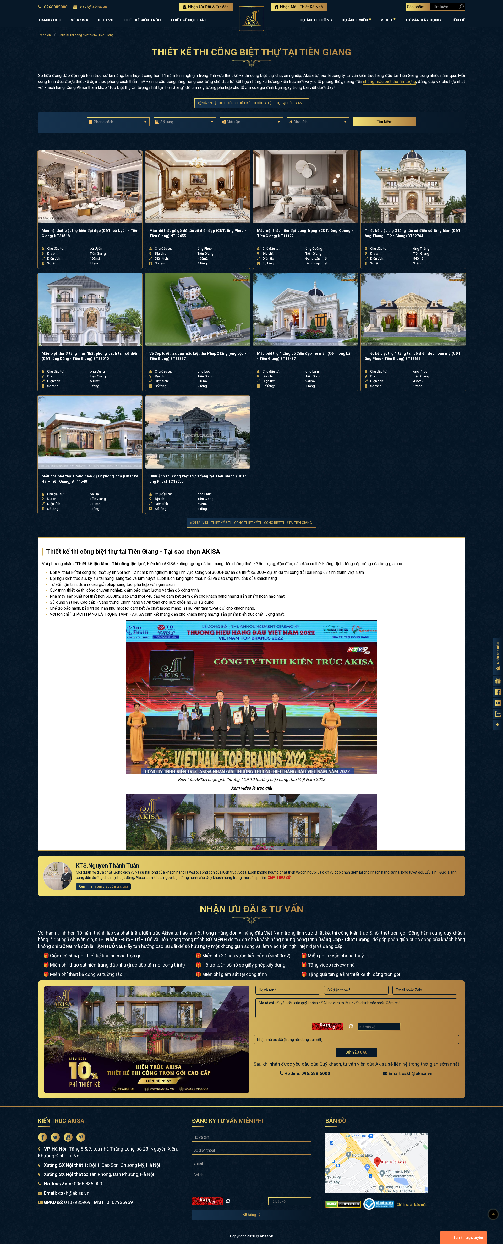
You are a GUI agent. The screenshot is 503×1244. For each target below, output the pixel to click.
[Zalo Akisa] (498, 714)
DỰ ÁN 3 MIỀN (355, 20)
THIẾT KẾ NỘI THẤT (188, 20)
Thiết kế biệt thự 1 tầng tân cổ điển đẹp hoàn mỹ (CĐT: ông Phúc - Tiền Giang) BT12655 (413, 356)
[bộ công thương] (378, 1203)
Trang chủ (45, 35)
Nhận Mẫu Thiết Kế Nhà (301, 6)
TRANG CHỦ (49, 20)
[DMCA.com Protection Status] (343, 1203)
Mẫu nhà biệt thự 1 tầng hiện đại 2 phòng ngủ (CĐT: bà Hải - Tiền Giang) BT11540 (90, 479)
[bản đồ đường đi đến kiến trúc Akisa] (376, 1162)
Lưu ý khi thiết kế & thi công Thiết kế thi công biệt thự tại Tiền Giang (253, 523)
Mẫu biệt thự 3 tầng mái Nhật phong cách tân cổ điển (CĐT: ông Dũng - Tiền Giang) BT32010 (90, 356)
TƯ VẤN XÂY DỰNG (423, 20)
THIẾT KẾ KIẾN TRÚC (142, 20)
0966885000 (56, 7)
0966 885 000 (88, 1183)
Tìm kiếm (384, 122)
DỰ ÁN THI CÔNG (316, 20)
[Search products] (460, 6)
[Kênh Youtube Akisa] (498, 703)
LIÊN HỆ (457, 20)
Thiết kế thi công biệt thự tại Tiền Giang (86, 35)
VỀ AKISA (79, 20)
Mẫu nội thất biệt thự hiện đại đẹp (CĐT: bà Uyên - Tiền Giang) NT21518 (90, 233)
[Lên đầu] (493, 1214)
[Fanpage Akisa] (498, 692)
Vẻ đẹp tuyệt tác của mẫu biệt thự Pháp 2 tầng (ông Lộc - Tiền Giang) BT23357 (197, 356)
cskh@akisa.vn (93, 7)
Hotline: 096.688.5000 (306, 1073)
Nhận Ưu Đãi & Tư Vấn (208, 6)
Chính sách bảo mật (412, 1205)
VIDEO (387, 20)
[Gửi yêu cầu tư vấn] (498, 681)
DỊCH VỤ (105, 20)
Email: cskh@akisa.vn (410, 1073)
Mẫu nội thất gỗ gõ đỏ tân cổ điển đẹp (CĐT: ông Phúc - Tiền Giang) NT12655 (197, 233)
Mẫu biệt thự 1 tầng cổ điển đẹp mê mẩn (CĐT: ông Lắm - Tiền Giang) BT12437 (305, 356)
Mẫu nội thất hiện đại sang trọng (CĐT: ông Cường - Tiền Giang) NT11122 (305, 233)
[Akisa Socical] (42, 1137)
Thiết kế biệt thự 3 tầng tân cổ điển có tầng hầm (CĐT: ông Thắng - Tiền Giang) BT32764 (413, 233)
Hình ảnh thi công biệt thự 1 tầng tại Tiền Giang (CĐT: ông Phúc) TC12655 (197, 479)
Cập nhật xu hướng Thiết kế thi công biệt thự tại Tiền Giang (253, 103)
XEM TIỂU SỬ (279, 877)
